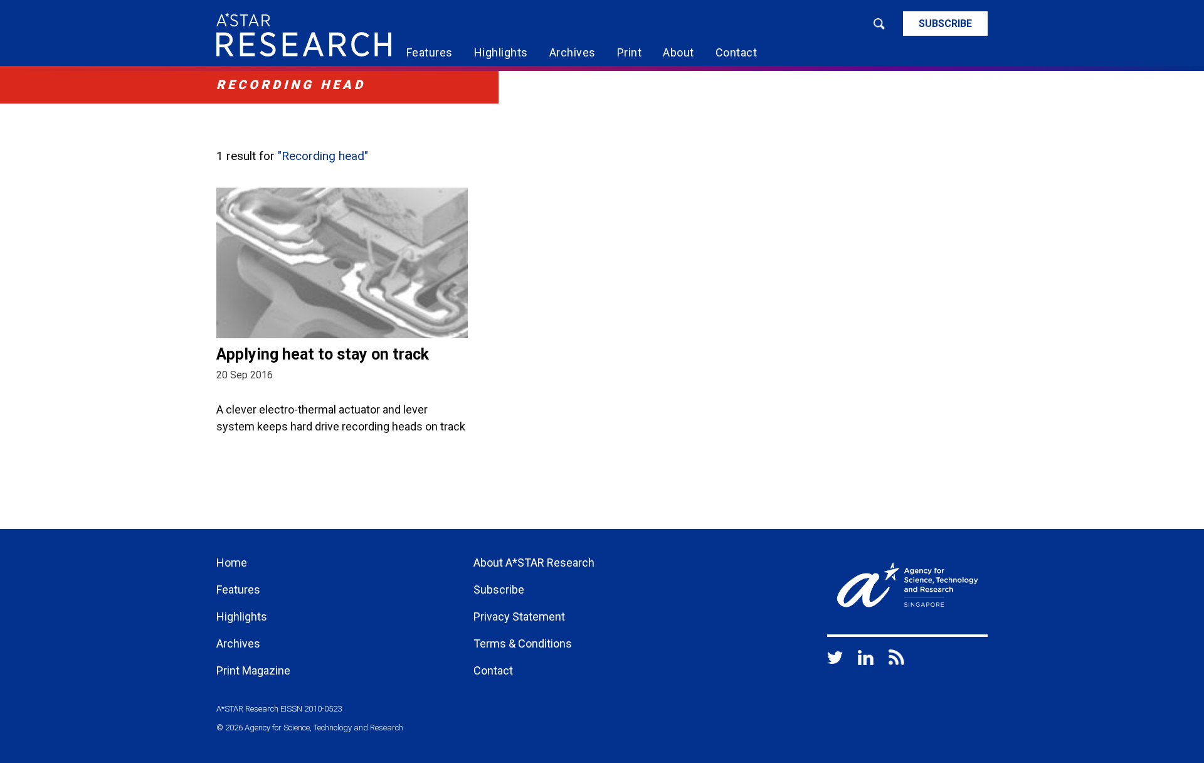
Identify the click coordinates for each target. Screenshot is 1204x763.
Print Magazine (253, 670)
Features (429, 52)
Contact (737, 52)
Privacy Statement (519, 616)
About (678, 52)
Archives (572, 52)
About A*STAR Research (533, 562)
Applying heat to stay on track (322, 354)
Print (629, 52)
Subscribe (945, 23)
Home (231, 562)
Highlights (501, 52)
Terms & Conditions (522, 643)
